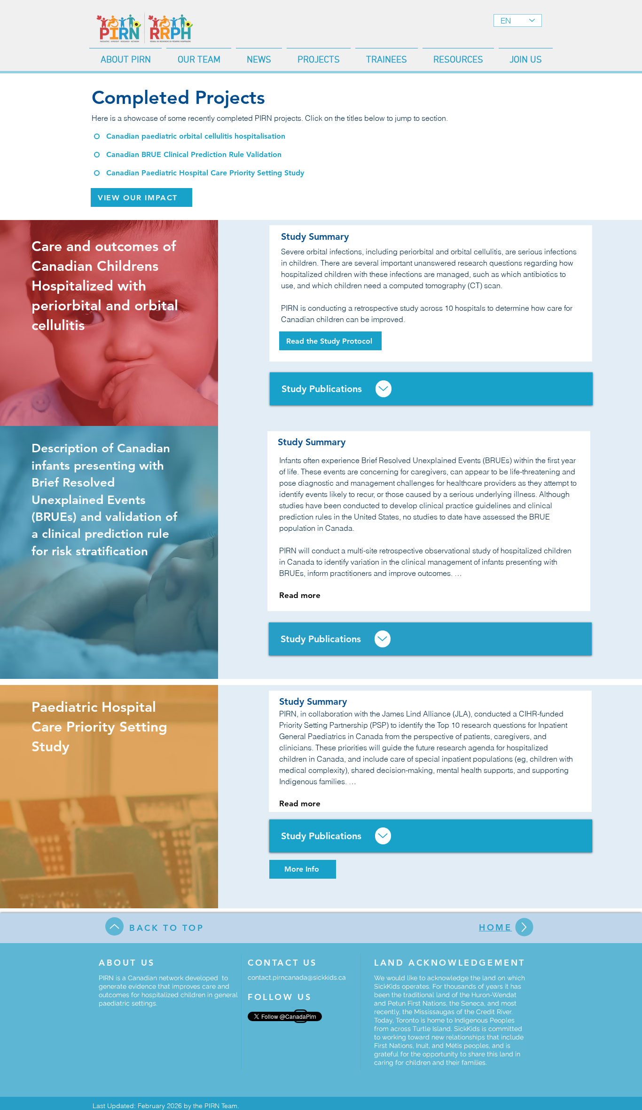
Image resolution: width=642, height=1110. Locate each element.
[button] (199, 56)
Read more (300, 595)
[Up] (383, 388)
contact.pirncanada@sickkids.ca (297, 977)
